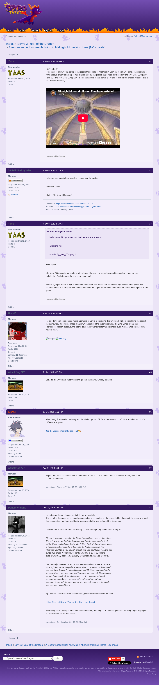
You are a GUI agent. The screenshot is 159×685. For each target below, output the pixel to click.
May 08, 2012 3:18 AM (53, 224)
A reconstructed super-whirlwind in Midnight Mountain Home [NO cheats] (57, 47)
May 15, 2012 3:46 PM (53, 313)
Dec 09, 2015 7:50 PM (53, 507)
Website (14, 195)
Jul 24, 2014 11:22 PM (53, 412)
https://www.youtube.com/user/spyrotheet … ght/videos (78, 207)
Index (9, 30)
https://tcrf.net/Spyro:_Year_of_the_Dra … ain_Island (71, 602)
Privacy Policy (151, 674)
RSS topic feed (146, 656)
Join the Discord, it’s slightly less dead (62, 431)
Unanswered (146, 36)
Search (35, 30)
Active (137, 36)
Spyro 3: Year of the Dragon (35, 43)
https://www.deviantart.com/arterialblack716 (74, 204)
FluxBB (149, 662)
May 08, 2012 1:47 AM (53, 170)
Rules (22, 30)
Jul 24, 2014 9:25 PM (52, 372)
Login (61, 30)
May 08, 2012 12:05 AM (53, 61)
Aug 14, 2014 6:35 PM (53, 468)
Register (48, 30)
